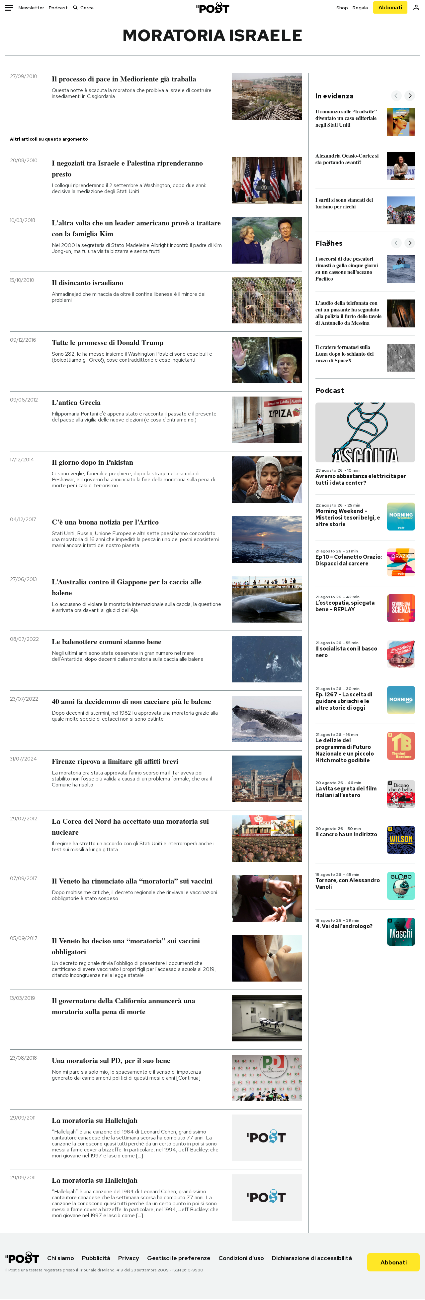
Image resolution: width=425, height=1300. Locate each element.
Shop (342, 8)
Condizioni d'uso (241, 1258)
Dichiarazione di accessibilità (312, 1258)
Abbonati (390, 7)
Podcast (58, 8)
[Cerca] (75, 7)
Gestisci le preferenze (179, 1258)
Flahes (329, 243)
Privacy (128, 1258)
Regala (360, 8)
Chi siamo (60, 1258)
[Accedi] (416, 7)
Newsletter (31, 8)
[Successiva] (409, 96)
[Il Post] (212, 7)
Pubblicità (96, 1258)
